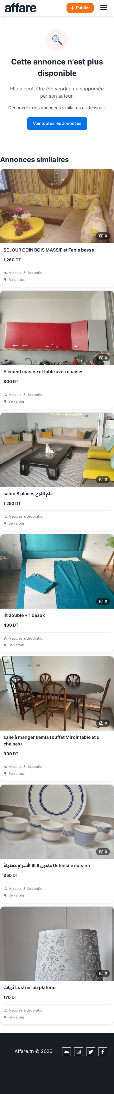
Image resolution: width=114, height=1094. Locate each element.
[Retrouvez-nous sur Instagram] (78, 1051)
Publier (83, 7)
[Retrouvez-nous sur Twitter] (90, 1051)
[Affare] (20, 7)
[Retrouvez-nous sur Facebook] (102, 1051)
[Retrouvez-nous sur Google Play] (66, 1051)
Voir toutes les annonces (57, 123)
